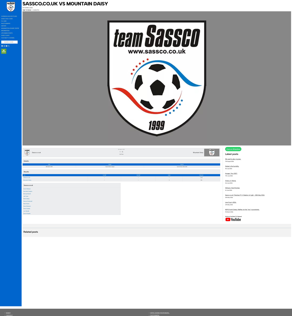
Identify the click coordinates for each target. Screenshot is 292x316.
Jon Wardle (26, 211)
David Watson (27, 189)
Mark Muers (26, 203)
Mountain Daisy (27, 180)
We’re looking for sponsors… (159, 313)
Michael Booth (27, 193)
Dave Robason (27, 206)
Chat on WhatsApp (233, 149)
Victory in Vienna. (230, 181)
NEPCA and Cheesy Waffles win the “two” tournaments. (242, 209)
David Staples (26, 213)
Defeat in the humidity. (232, 166)
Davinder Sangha (27, 191)
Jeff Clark (25, 196)
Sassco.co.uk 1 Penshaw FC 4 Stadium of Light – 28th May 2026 (244, 195)
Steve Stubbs (26, 208)
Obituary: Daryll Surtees (232, 188)
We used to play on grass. (233, 159)
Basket (8, 313)
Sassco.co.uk (26, 177)
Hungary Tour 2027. (231, 173)
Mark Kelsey (26, 198)
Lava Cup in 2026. (230, 202)
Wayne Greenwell (27, 201)
